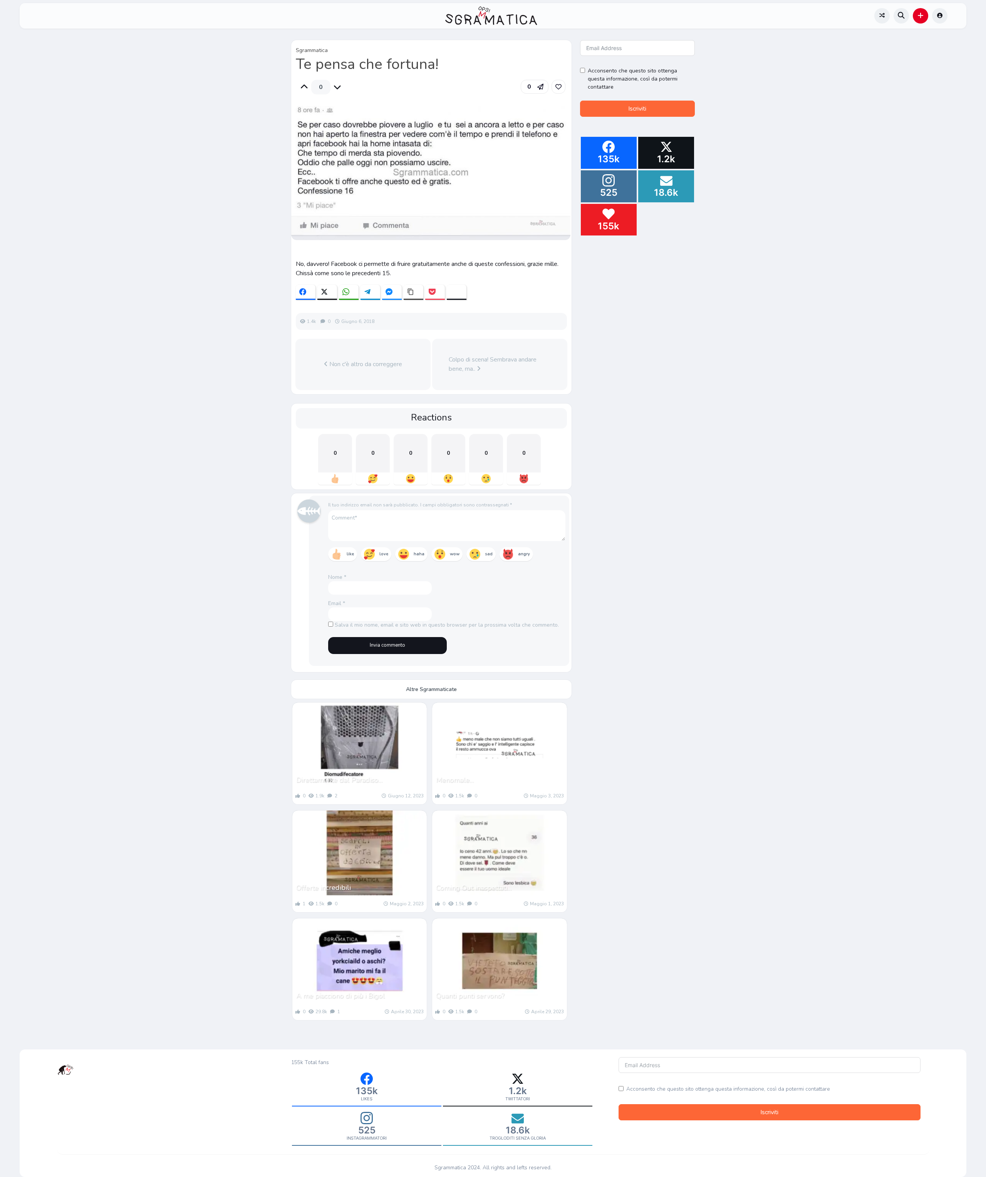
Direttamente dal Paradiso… (339, 779)
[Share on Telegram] (370, 292)
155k (297, 1062)
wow (454, 554)
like (350, 554)
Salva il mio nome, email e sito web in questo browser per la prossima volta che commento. (447, 625)
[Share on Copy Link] (413, 292)
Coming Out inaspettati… (473, 887)
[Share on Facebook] (305, 292)
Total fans (317, 1062)
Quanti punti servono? (470, 995)
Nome (337, 577)
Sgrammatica (312, 50)
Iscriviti (637, 108)
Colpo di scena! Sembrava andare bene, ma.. (493, 364)
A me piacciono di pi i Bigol (340, 995)
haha (419, 554)
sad (489, 554)
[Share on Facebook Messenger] (392, 292)
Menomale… (455, 779)
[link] (558, 87)
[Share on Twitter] (327, 292)
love (383, 554)
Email (336, 603)
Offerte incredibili (323, 887)
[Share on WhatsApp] (349, 292)
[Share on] (456, 292)
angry (524, 554)
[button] (920, 16)
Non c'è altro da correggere (365, 364)
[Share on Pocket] (435, 292)
